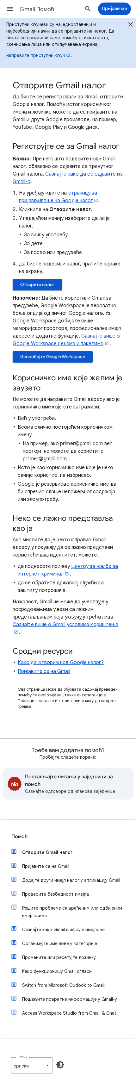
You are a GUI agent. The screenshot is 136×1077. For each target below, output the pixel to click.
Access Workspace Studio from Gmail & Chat (69, 1013)
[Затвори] (130, 25)
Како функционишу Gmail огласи (57, 971)
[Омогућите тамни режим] (60, 1064)
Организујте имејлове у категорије (59, 943)
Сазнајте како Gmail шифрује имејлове (63, 929)
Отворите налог (37, 284)
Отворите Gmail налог (47, 852)
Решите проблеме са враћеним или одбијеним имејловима (72, 911)
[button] (10, 8)
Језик (22, 1057)
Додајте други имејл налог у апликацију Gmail (71, 880)
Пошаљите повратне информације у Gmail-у (69, 999)
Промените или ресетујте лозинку (59, 957)
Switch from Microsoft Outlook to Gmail (63, 985)
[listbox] (32, 1065)
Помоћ (19, 836)
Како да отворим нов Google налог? (61, 662)
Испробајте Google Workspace (52, 356)
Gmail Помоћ (37, 9)
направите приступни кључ (35, 55)
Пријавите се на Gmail (44, 671)
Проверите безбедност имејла (55, 894)
